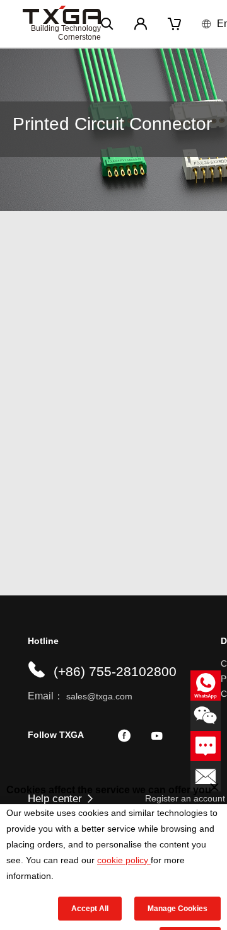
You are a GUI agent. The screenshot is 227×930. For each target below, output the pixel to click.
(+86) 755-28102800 (115, 671)
